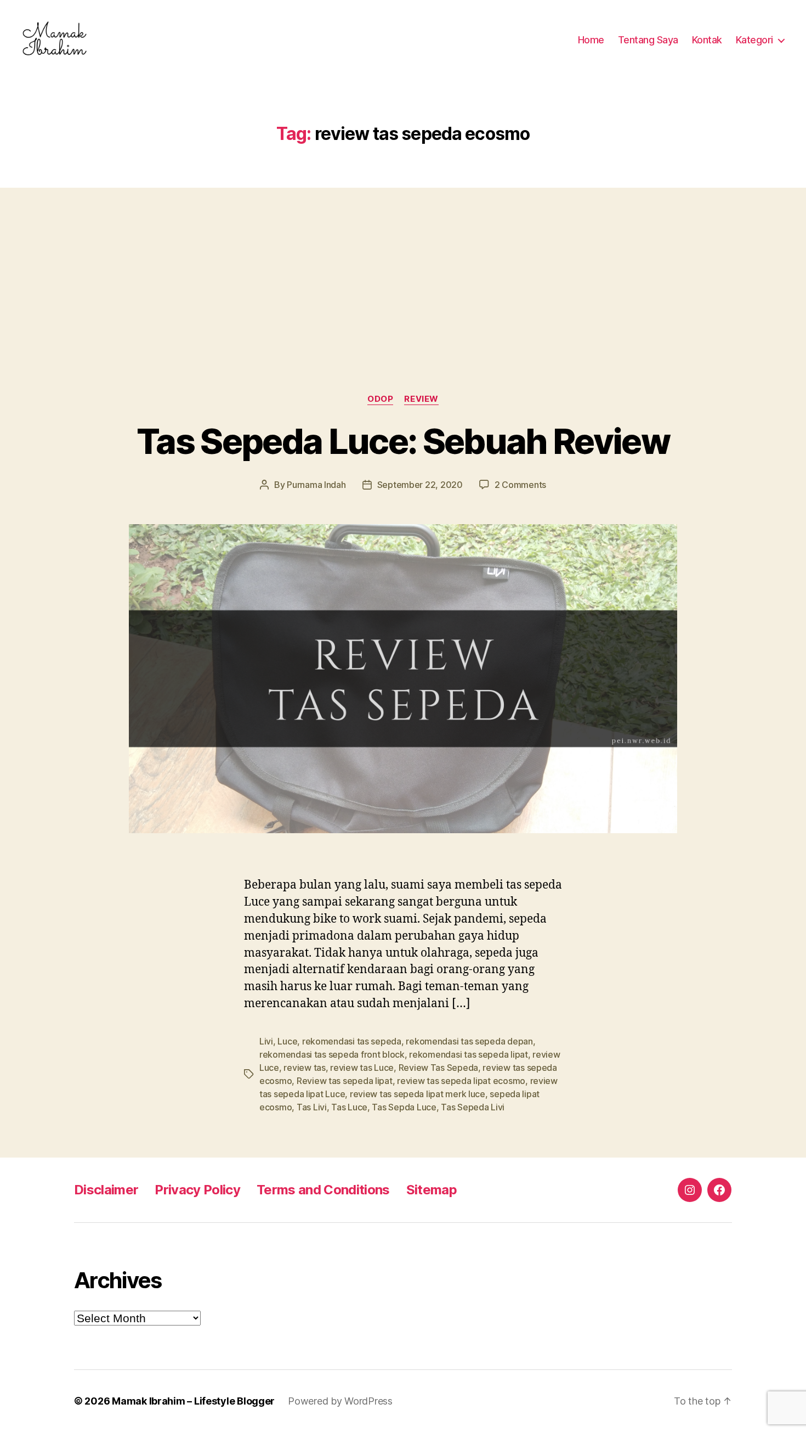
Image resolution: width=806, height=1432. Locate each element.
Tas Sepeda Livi (472, 1107)
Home (591, 40)
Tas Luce (349, 1107)
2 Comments (520, 484)
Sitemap (431, 1190)
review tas (304, 1067)
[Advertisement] (403, 269)
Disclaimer (106, 1190)
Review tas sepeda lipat (345, 1080)
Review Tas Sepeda (438, 1067)
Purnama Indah (316, 484)
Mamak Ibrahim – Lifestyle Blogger (193, 1401)
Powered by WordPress (340, 1401)
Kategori (754, 40)
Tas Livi (312, 1107)
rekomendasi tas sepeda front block (332, 1054)
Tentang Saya (648, 40)
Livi (266, 1041)
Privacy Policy (197, 1190)
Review (421, 399)
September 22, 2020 (420, 484)
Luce (287, 1041)
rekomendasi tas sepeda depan (469, 1041)
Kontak (707, 40)
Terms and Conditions (323, 1190)
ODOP (380, 399)
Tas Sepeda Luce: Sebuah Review (403, 441)
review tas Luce (362, 1067)
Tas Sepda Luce (404, 1107)
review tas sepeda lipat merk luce (417, 1093)
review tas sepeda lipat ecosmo (461, 1080)
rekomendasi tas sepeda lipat (468, 1054)
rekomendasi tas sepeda (351, 1041)
